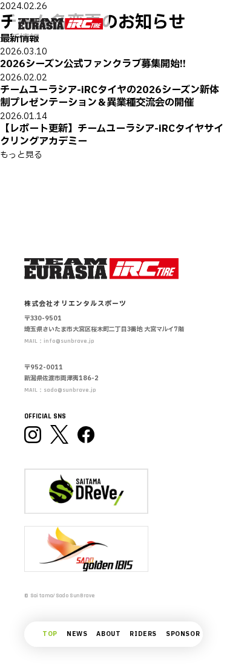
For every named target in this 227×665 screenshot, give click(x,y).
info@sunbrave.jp (69, 341)
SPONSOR (183, 634)
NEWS (77, 634)
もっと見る (21, 155)
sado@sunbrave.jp (70, 390)
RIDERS (143, 634)
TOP (50, 634)
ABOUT (108, 634)
